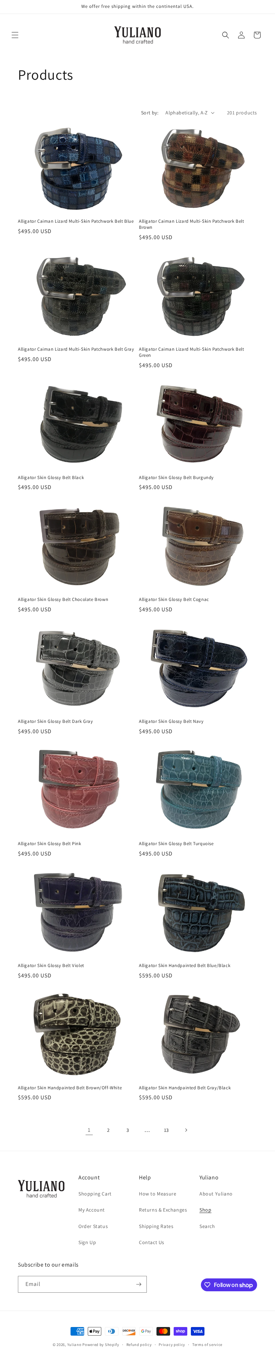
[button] (15, 35)
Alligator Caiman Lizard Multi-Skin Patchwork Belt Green (191, 352)
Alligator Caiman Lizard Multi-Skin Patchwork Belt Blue (76, 221)
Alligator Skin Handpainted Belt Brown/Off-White (70, 1088)
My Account (91, 1210)
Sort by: (149, 112)
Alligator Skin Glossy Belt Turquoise (176, 844)
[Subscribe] (138, 1284)
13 (166, 1130)
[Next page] (186, 1130)
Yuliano (74, 1344)
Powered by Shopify (100, 1344)
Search (207, 1226)
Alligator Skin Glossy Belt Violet (51, 965)
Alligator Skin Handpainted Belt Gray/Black (185, 1088)
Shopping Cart (95, 1193)
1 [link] (89, 1130)
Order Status (93, 1226)
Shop (205, 1210)
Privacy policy (172, 1344)
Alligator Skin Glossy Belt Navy (171, 721)
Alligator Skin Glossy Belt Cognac (174, 599)
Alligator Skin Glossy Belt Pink (49, 844)
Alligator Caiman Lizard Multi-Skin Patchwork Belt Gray (76, 349)
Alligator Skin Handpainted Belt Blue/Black (184, 965)
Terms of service (207, 1344)
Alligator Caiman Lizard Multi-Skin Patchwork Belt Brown (191, 224)
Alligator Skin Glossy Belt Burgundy (176, 477)
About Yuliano (216, 1193)
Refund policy (139, 1344)
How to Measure (157, 1193)
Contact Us (151, 1242)
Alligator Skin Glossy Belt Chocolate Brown (63, 599)
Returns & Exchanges (163, 1210)
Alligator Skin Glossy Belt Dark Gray (55, 721)
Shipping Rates (156, 1226)
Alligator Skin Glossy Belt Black (51, 477)
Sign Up (87, 1242)
